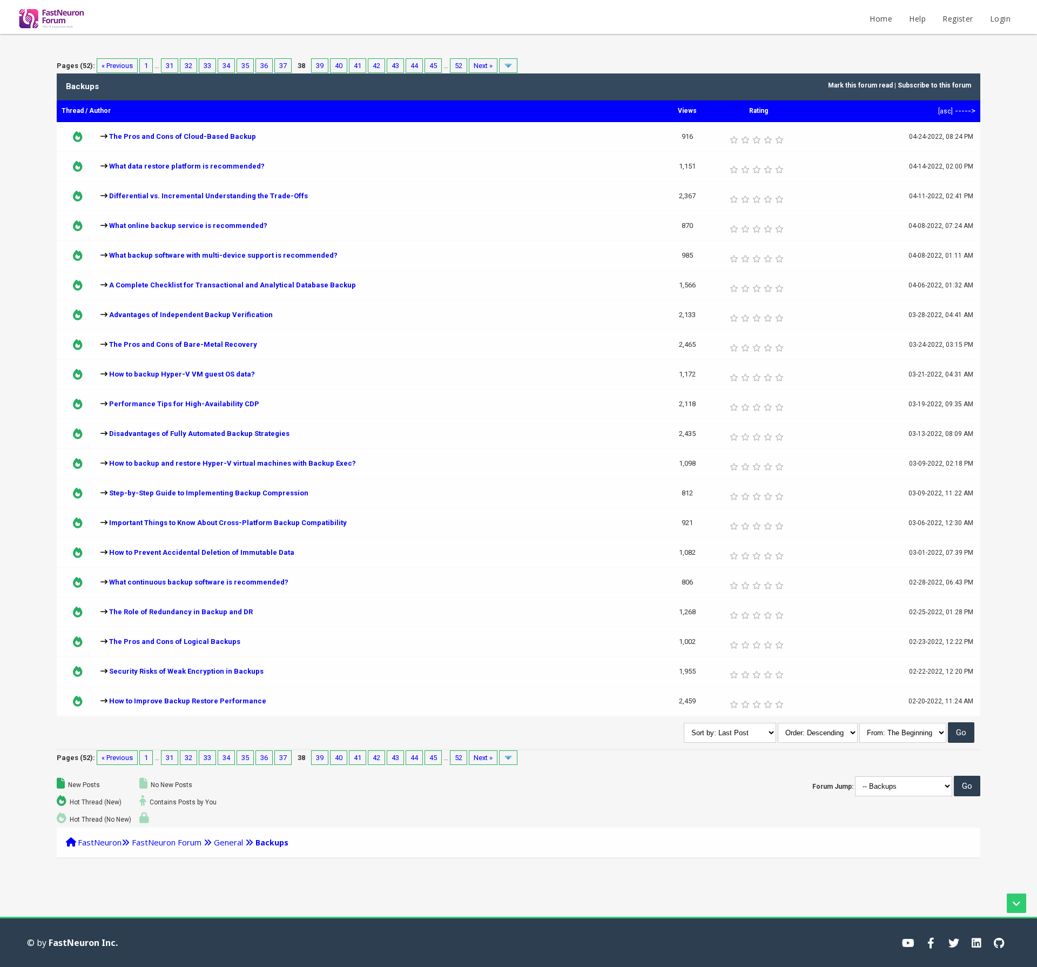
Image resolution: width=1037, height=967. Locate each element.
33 (207, 66)
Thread (73, 111)
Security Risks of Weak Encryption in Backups (186, 671)
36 (264, 66)
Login (1000, 19)
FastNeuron (100, 842)
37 (283, 66)
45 (433, 66)
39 (320, 66)
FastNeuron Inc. (83, 943)
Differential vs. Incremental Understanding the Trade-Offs (208, 196)
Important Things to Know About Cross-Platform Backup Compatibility (228, 523)
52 (458, 66)
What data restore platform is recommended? (187, 166)
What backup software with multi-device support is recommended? (223, 255)
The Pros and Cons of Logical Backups (174, 641)
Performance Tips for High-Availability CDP (184, 404)
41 (357, 66)
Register (957, 19)
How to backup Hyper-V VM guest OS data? (182, 374)
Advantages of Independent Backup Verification (191, 315)
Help (917, 19)
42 (376, 66)
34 (226, 66)
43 (395, 66)
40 (338, 66)
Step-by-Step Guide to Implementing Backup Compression (208, 493)
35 (245, 66)
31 (169, 66)
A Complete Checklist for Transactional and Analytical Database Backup (232, 285)
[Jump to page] (508, 65)
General (228, 842)
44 (414, 66)
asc (945, 111)
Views (687, 111)
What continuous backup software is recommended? (198, 582)
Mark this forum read (860, 85)
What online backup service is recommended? (188, 225)
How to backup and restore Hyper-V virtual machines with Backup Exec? (232, 463)
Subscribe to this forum (934, 85)
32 (188, 66)
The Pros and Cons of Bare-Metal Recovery (183, 344)
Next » (483, 66)
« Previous (117, 66)
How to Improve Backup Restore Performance (187, 701)
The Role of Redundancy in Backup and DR (181, 612)
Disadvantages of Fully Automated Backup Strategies (199, 433)
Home (881, 19)
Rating (758, 111)
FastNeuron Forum (166, 842)
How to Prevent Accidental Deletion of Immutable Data (201, 552)
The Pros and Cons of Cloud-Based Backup (182, 136)
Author (100, 111)
